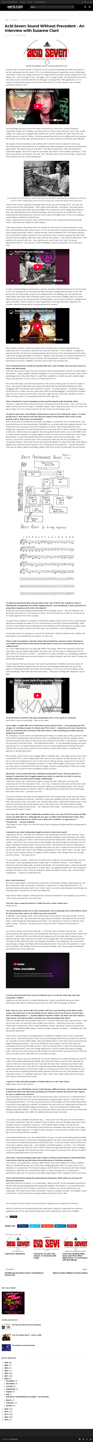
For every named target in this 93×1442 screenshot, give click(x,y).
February (10, 1403)
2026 (6, 1362)
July (8, 1394)
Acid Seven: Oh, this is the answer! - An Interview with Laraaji (45, 1256)
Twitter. (76, 1211)
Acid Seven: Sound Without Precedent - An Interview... (28, 1397)
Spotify (22, 2)
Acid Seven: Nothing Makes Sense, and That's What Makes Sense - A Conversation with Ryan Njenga (75, 1257)
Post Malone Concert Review (23, 1345)
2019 (6, 1409)
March (9, 1400)
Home (7, 20)
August (9, 1392)
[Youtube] (90, 2)
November (10, 1384)
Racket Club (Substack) (9, 2)
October (9, 1386)
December (10, 1381)
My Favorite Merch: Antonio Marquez (26, 1325)
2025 (6, 1365)
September (11, 1389)
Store (30, 2)
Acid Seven (14, 20)
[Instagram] (87, 2)
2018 (6, 1412)
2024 (6, 1368)
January (9, 1405)
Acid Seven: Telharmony (15, 1254)
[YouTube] (90, 1439)
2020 (6, 1379)
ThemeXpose (13, 1439)
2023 (6, 1371)
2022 (6, 1373)
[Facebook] (82, 2)
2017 (6, 1414)
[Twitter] (85, 2)
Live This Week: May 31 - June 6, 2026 (26, 1335)
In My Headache (40, 2)
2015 (6, 1420)
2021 (6, 1376)
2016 (6, 1417)
